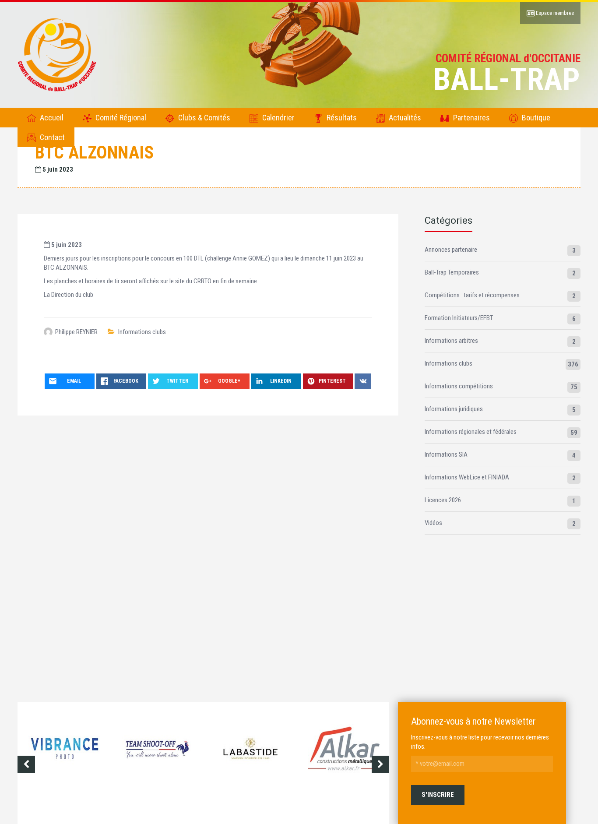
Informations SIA (446, 454)
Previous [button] (26, 764)
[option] (64, 756)
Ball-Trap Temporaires (452, 272)
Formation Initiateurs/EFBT (459, 318)
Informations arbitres (451, 341)
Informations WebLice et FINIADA (467, 477)
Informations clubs (142, 332)
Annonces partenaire (451, 250)
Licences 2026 (443, 500)
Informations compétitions (459, 386)
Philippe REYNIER (76, 332)
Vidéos (433, 523)
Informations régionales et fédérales (471, 432)
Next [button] (380, 764)
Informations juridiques (454, 409)
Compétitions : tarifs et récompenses (472, 295)
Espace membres (554, 13)
